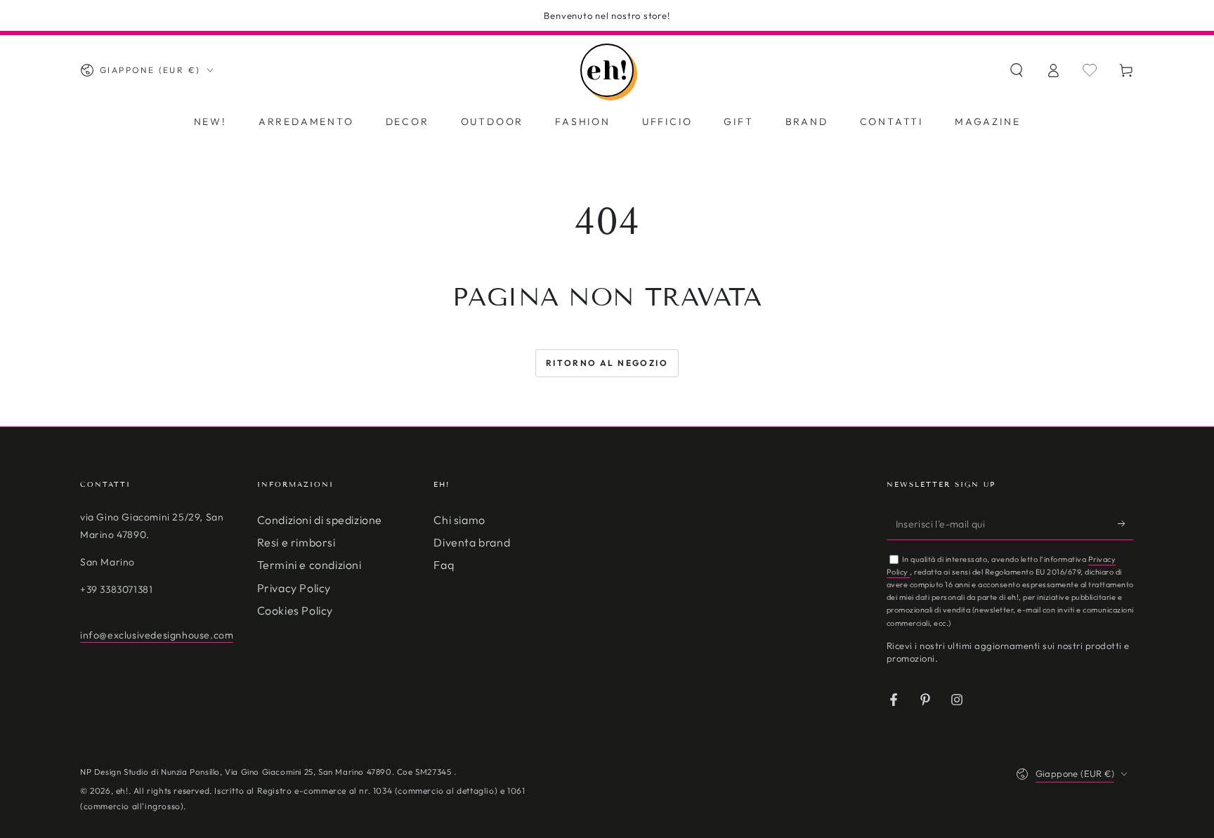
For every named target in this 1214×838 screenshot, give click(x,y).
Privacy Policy (294, 588)
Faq (443, 565)
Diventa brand (471, 542)
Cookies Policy (295, 610)
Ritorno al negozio (607, 363)
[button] (1016, 70)
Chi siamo (459, 520)
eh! (122, 790)
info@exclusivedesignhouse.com (156, 635)
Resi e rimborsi (296, 542)
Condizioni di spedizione (319, 520)
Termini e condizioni (309, 565)
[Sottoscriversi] (1126, 524)
